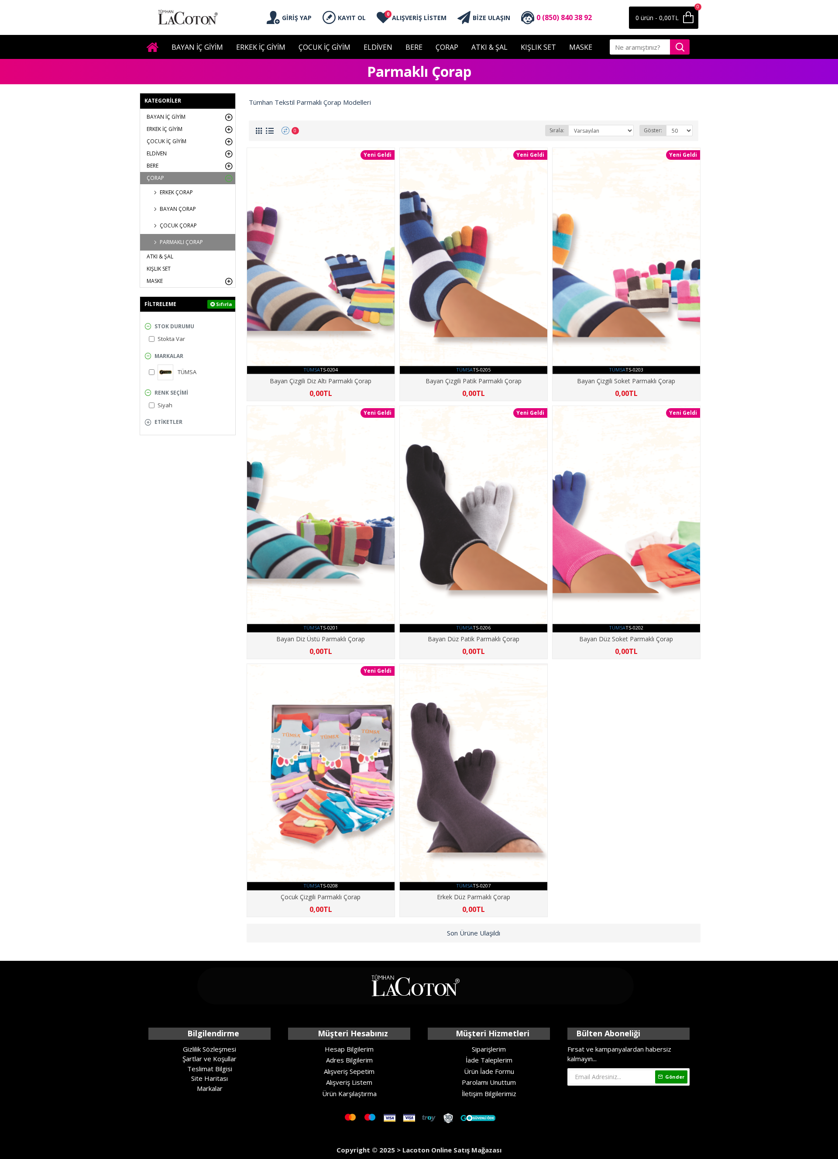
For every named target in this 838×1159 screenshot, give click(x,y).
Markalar (169, 356)
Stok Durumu (174, 326)
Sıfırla (224, 304)
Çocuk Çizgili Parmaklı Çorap (321, 897)
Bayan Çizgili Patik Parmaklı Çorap (474, 381)
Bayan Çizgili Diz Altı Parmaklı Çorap (320, 381)
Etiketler (168, 422)
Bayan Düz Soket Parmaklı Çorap (626, 639)
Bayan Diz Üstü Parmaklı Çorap (320, 639)
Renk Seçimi (171, 392)
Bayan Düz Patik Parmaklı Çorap (473, 639)
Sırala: (557, 130)
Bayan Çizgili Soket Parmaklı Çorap (626, 381)
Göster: (653, 130)
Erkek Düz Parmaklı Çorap (473, 897)
